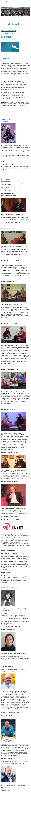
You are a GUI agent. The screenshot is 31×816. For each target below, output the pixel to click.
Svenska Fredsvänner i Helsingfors (11, 1)
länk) (11, 403)
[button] (29, 2)
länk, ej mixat (9, 659)
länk (9, 184)
